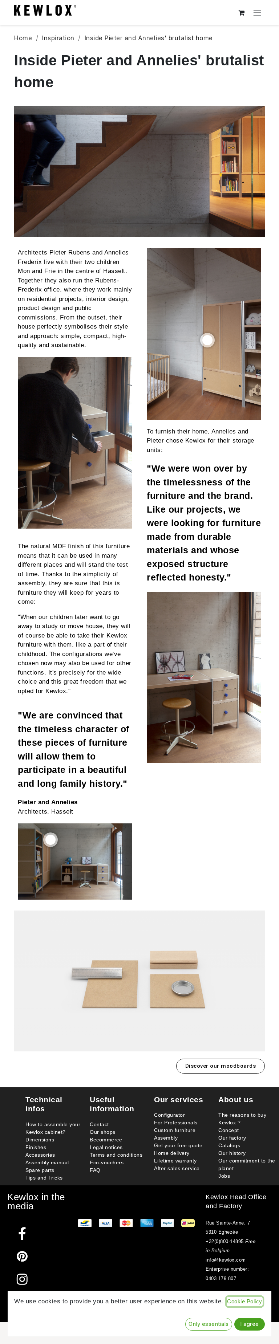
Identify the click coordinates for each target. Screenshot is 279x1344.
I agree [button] (249, 1324)
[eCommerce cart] (242, 12)
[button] (220, 1066)
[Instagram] (22, 1279)
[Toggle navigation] (257, 12)
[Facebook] (22, 1233)
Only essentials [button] (209, 1324)
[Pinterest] (22, 1256)
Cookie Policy (244, 1301)
